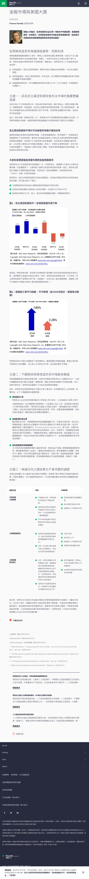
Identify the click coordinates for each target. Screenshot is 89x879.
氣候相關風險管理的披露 (11, 782)
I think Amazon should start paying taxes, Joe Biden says (30, 661)
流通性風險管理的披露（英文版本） (15, 805)
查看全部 (20, 734)
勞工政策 (21, 400)
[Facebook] (5, 813)
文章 (58, 104)
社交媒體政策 (24, 774)
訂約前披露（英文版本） (11, 797)
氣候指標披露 (7, 790)
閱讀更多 (16, 687)
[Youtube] (12, 813)
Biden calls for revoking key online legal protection (28, 665)
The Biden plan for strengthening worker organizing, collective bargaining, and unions (40, 654)
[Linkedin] (18, 813)
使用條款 (14, 774)
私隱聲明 (5, 774)
